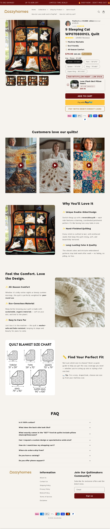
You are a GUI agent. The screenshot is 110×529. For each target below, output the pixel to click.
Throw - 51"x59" (74, 62)
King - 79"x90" (92, 66)
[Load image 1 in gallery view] (11, 81)
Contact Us (44, 481)
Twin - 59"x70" (92, 62)
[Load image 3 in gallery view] (33, 81)
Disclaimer (43, 500)
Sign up (89, 496)
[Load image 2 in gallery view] (22, 81)
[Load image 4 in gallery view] (44, 81)
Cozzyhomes (58, 518)
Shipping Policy (45, 485)
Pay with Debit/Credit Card (85, 109)
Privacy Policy (45, 489)
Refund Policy (45, 493)
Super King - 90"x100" (76, 71)
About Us (43, 478)
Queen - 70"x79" (74, 66)
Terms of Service (46, 497)
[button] (43, 9)
